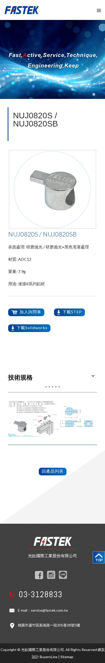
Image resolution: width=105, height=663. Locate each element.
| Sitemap (65, 657)
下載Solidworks (32, 327)
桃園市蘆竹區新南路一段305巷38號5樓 (49, 625)
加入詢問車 (30, 311)
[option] (52, 189)
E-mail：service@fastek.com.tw (43, 610)
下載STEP (72, 311)
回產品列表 (52, 470)
